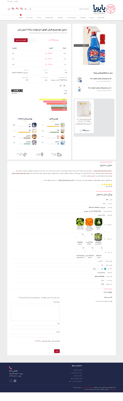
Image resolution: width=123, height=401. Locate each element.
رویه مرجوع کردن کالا (76, 378)
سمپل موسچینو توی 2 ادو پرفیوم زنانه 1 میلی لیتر (84, 120)
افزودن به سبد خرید (21, 40)
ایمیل (58, 332)
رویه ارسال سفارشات (76, 373)
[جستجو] (30, 9)
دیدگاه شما (56, 302)
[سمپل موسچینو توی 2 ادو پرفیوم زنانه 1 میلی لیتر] (84, 109)
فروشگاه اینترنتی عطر (87, 387)
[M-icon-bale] (11, 381)
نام (58, 324)
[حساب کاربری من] (25, 9)
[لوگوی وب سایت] (104, 9)
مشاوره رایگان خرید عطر (75, 381)
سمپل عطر (14, 93)
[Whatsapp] (15, 381)
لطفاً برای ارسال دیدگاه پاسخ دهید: (47, 341)
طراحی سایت (112, 389)
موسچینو (92, 176)
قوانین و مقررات (77, 370)
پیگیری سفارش (78, 376)
